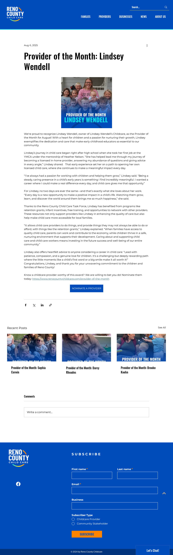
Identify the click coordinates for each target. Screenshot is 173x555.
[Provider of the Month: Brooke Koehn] (141, 347)
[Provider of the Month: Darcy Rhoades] (86, 348)
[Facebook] (18, 484)
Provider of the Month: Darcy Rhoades (82, 370)
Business (77, 499)
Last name (124, 469)
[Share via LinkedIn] (42, 305)
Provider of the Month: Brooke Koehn (138, 369)
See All (162, 327)
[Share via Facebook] (25, 305)
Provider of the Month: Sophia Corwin (28, 369)
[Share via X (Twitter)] (33, 305)
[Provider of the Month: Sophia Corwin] (31, 347)
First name (79, 469)
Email (75, 484)
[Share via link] (50, 305)
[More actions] (147, 45)
